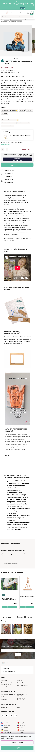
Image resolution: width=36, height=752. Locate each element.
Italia (21, 727)
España (22, 730)
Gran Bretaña (7, 732)
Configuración (17, 742)
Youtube (29, 617)
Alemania (6, 730)
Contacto (4, 699)
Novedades (20, 683)
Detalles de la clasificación (10, 72)
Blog (18, 707)
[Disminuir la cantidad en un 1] (2, 149)
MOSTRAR (23, 8)
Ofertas (19, 680)
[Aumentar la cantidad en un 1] (7, 149)
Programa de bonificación (21, 699)
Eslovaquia (7, 725)
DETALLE (11, 607)
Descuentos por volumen (22, 695)
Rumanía (22, 725)
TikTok (7, 455)
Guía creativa (5, 707)
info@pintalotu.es (10, 671)
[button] (14, 58)
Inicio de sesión (22, 12)
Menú (2, 13)
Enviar (18, 654)
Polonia (6, 727)
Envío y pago (6, 144)
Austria (22, 732)
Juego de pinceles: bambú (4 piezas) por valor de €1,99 (20, 136)
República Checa (9, 723)
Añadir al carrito (19, 165)
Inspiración (4, 687)
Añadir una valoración (11, 564)
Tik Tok (20, 617)
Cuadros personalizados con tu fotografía (8, 683)
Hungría (22, 723)
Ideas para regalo (22, 685)
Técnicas (4, 680)
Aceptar (17, 748)
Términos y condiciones (8, 694)
